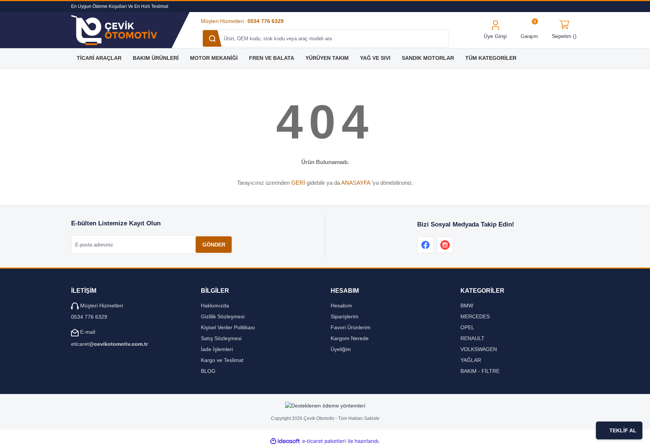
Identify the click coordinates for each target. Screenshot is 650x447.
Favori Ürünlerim (351, 327)
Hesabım (341, 306)
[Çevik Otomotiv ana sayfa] (121, 30)
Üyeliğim (341, 349)
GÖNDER (213, 245)
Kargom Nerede (350, 338)
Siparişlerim (344, 316)
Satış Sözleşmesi (221, 338)
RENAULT (472, 338)
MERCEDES (475, 316)
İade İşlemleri (217, 349)
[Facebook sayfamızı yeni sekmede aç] (425, 245)
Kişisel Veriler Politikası (228, 327)
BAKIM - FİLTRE (480, 371)
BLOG (208, 371)
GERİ (298, 182)
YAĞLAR (470, 360)
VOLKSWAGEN (478, 349)
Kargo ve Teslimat (222, 360)
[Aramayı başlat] (212, 38)
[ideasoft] (285, 441)
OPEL (467, 327)
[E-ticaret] (324, 441)
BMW (466, 306)
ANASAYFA (355, 182)
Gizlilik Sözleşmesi (223, 316)
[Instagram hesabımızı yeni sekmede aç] (445, 245)
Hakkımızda (215, 306)
